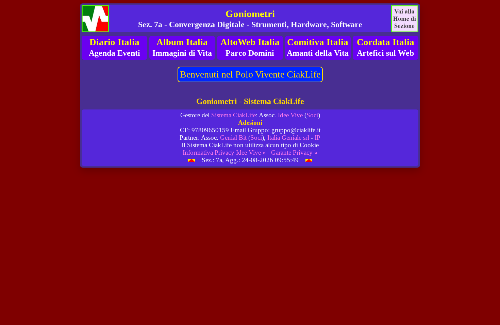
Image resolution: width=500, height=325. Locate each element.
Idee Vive (290, 115)
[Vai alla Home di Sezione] (404, 18)
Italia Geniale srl (288, 137)
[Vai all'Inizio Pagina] (191, 160)
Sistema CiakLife (233, 115)
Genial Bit (233, 137)
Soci (312, 115)
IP (317, 137)
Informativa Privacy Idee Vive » (224, 152)
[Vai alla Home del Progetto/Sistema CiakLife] (95, 18)
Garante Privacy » (294, 152)
